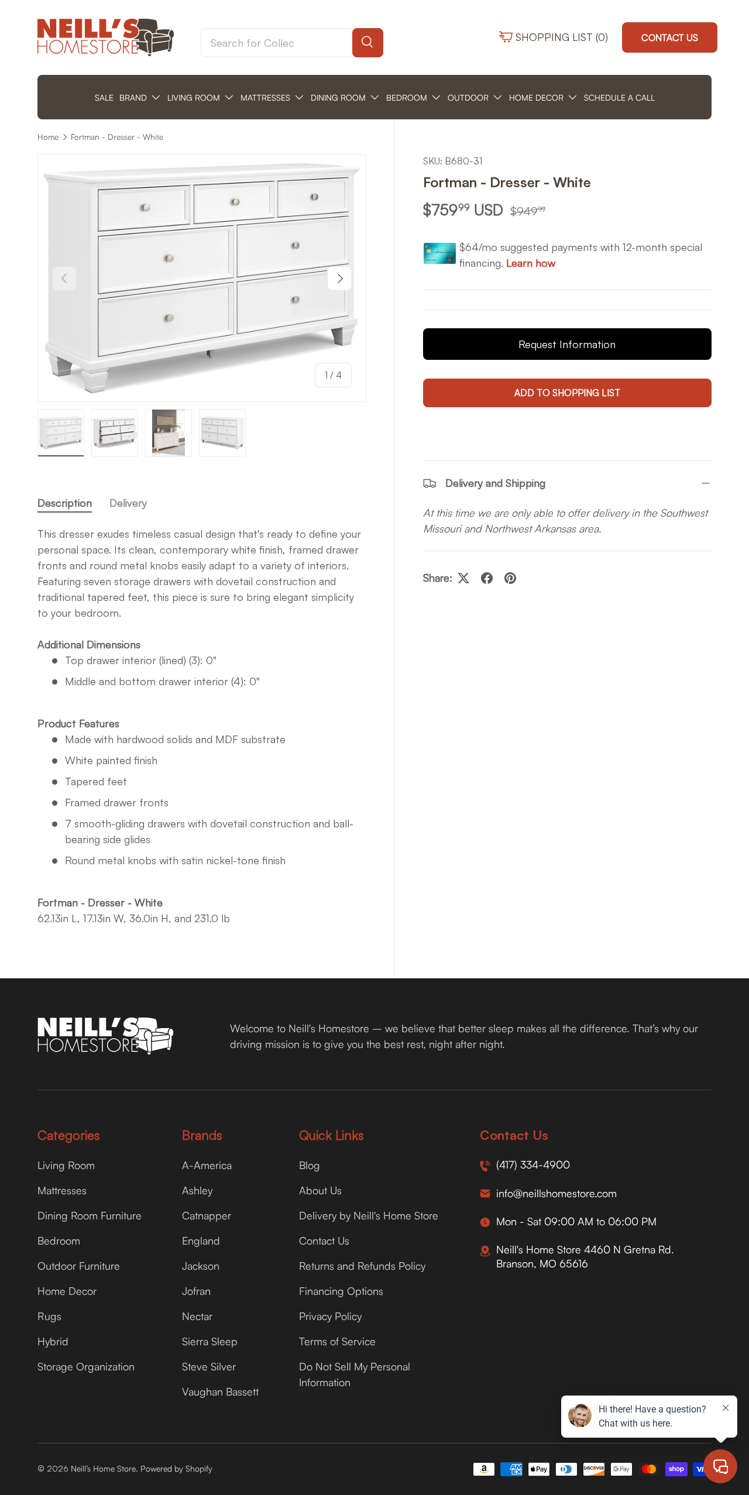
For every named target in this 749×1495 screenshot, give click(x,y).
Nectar (197, 1316)
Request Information (567, 344)
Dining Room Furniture (89, 1215)
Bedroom (58, 1240)
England (201, 1240)
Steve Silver (209, 1366)
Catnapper (206, 1215)
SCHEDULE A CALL (619, 97)
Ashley (197, 1190)
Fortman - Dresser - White (117, 137)
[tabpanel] (201, 726)
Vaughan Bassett (220, 1391)
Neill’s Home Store (103, 1468)
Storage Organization (86, 1366)
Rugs (49, 1316)
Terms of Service (337, 1341)
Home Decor (67, 1290)
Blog (309, 1165)
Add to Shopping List (567, 392)
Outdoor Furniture (78, 1265)
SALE (104, 97)
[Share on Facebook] (487, 578)
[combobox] (292, 42)
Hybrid (52, 1341)
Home (48, 137)
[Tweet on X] (463, 578)
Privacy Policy (330, 1316)
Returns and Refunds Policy (362, 1265)
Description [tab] (64, 502)
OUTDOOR (468, 97)
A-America (207, 1165)
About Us (320, 1190)
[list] (202, 278)
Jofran (196, 1290)
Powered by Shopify (176, 1468)
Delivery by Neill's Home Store (368, 1215)
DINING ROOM (338, 97)
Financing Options (341, 1290)
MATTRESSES (265, 97)
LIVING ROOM (193, 97)
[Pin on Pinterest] (510, 578)
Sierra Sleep (210, 1341)
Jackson (200, 1265)
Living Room (66, 1165)
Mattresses (62, 1190)
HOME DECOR (536, 97)
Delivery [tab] (128, 502)
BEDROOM (406, 97)
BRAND (133, 97)
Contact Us (669, 37)
